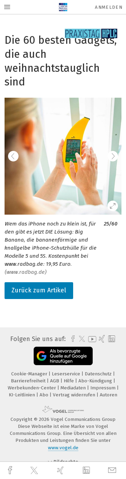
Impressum (103, 388)
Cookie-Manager (30, 374)
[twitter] (35, 470)
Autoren (108, 395)
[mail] (113, 470)
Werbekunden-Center (32, 388)
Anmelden (108, 7)
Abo (45, 395)
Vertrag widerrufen (75, 395)
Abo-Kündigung (95, 381)
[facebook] (11, 470)
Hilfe (69, 381)
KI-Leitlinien (22, 395)
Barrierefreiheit (29, 381)
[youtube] (91, 339)
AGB (55, 381)
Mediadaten (74, 388)
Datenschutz (99, 374)
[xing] (61, 470)
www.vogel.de (63, 448)
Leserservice (67, 374)
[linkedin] (87, 470)
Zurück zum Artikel (39, 290)
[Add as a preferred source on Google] (63, 356)
